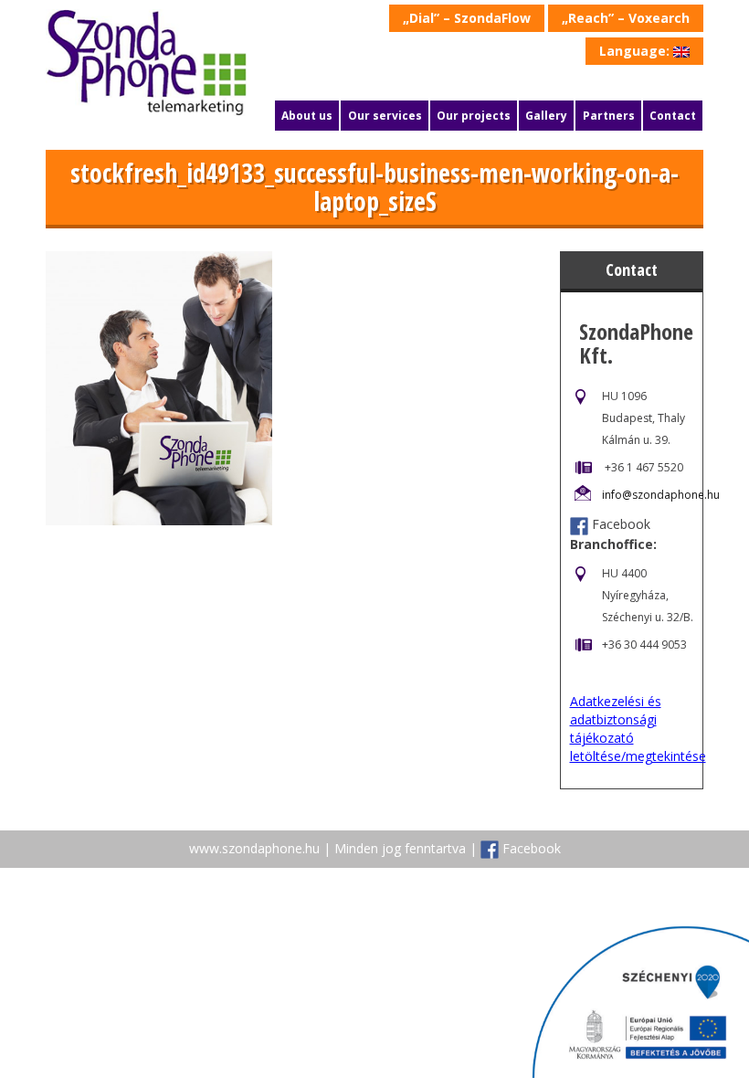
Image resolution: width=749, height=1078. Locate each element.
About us (306, 115)
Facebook (621, 524)
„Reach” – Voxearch (626, 17)
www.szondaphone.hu (254, 848)
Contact (672, 115)
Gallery (546, 115)
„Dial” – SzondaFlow (467, 17)
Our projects (474, 115)
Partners (609, 115)
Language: (636, 50)
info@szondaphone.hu (661, 494)
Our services (385, 115)
